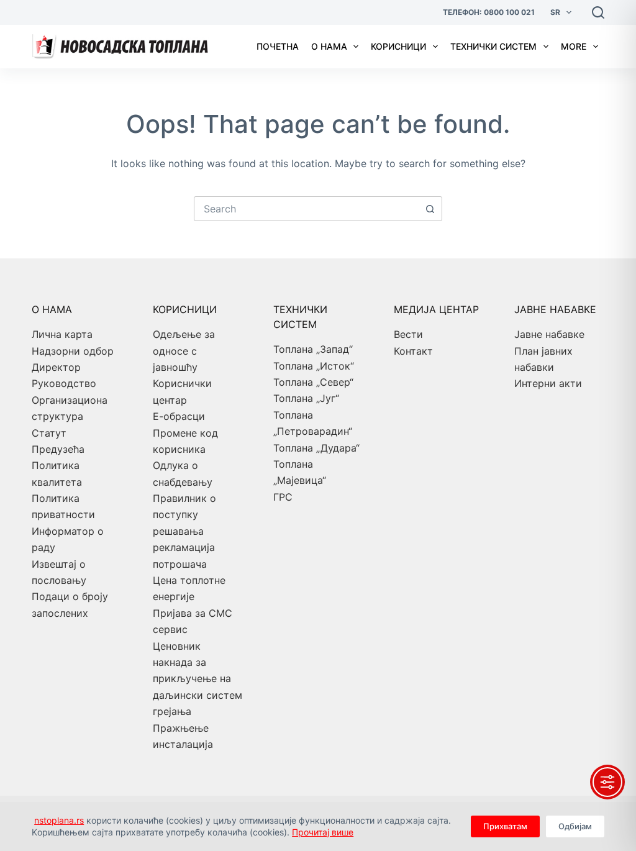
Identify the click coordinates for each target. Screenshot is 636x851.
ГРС (283, 497)
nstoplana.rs (59, 820)
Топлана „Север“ (313, 382)
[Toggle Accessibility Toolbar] (607, 782)
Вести (408, 334)
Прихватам (505, 826)
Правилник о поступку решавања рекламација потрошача (184, 531)
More (573, 46)
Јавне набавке (549, 334)
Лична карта (62, 334)
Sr (555, 12)
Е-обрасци (179, 416)
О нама (329, 46)
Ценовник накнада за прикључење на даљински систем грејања (197, 679)
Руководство (64, 383)
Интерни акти (548, 383)
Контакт (413, 351)
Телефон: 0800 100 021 (489, 12)
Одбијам (575, 826)
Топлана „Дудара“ (316, 448)
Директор (56, 367)
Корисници (398, 46)
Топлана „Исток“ (313, 366)
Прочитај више (322, 832)
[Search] (598, 12)
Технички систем (493, 46)
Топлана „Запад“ (313, 349)
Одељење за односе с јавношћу (184, 350)
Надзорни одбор (73, 351)
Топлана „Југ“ (306, 398)
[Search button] (430, 209)
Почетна (278, 46)
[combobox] (306, 208)
